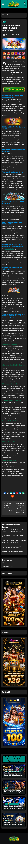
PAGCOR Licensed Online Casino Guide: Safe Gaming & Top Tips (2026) (14, 824)
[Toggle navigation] (3, 4)
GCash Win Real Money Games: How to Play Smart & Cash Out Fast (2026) (13, 808)
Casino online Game (7, 566)
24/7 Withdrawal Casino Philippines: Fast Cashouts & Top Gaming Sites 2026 (13, 775)
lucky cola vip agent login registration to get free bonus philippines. (20, 508)
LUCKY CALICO (9, 249)
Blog (4, 21)
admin (9, 34)
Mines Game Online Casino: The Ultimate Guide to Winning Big (13, 791)
